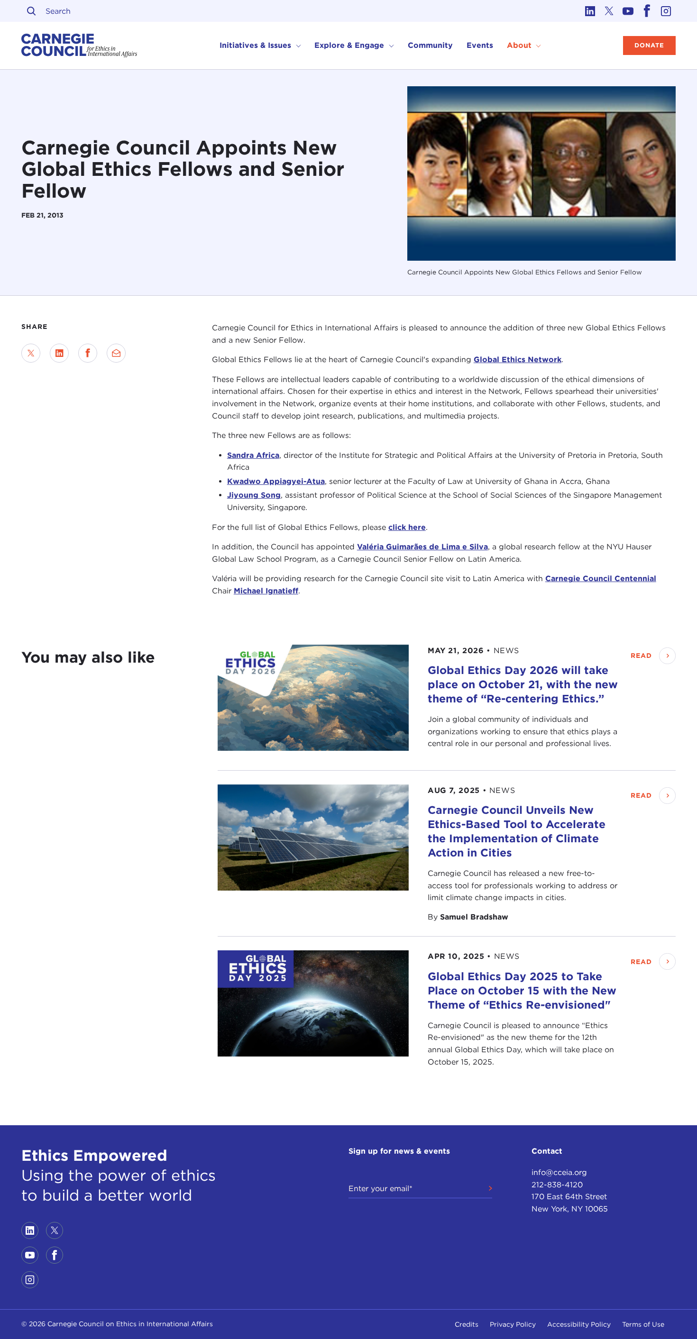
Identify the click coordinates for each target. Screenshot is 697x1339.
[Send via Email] (116, 353)
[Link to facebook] (647, 10)
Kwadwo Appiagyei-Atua (276, 481)
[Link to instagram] (666, 10)
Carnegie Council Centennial (600, 578)
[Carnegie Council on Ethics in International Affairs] (79, 45)
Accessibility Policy (579, 1324)
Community (430, 45)
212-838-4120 (557, 1184)
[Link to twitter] (609, 10)
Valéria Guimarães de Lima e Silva (422, 546)
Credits (466, 1324)
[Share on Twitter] (30, 353)
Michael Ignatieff (266, 590)
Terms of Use (643, 1324)
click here (407, 527)
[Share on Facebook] (87, 353)
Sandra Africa (253, 455)
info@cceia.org (559, 1172)
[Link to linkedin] (590, 10)
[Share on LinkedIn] (59, 353)
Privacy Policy (513, 1324)
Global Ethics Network (517, 359)
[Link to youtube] (628, 10)
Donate (649, 45)
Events (480, 45)
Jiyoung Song (254, 495)
